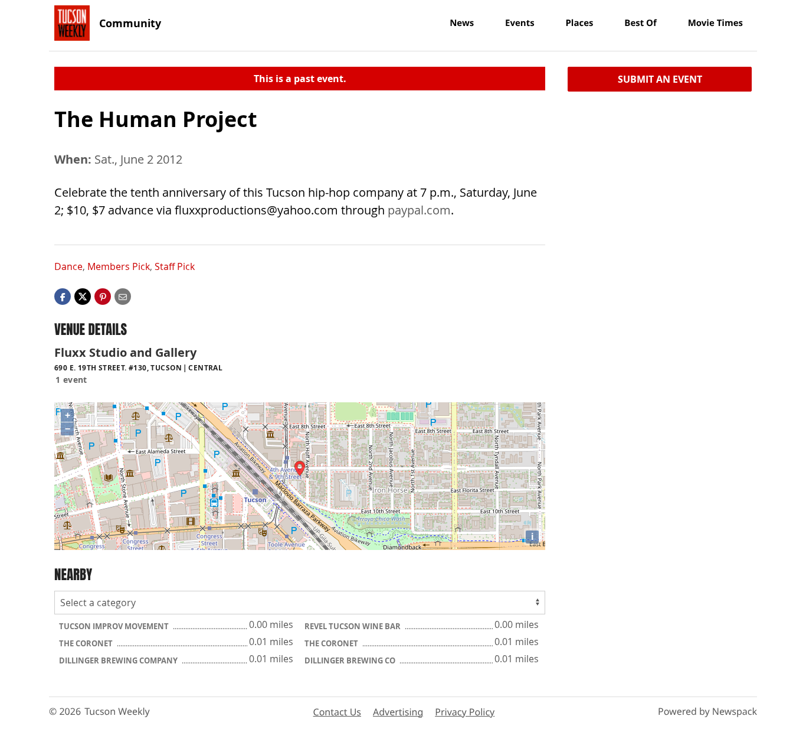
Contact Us (337, 711)
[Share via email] (122, 295)
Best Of (640, 23)
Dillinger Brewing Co (350, 660)
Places (579, 23)
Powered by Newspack (707, 711)
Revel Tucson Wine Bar (353, 626)
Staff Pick (175, 266)
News (462, 23)
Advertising (398, 711)
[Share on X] (82, 295)
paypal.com (419, 210)
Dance (68, 266)
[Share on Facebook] (62, 295)
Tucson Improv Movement (115, 626)
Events (520, 23)
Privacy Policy (464, 711)
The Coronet (86, 643)
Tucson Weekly (117, 711)
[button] (102, 295)
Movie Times (715, 23)
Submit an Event (660, 79)
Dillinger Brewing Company (119, 660)
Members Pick (118, 266)
